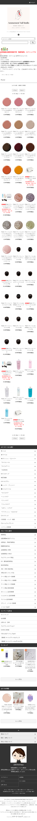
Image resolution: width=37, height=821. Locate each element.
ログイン (3, 781)
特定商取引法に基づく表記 (8, 791)
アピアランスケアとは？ (8, 626)
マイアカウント (4, 777)
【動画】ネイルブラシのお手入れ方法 (11, 641)
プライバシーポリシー (19, 791)
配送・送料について (22, 789)
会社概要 (3, 618)
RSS (21, 793)
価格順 (20, 85)
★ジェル (7, 74)
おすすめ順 (14, 85)
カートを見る (22, 781)
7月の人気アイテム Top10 (8, 633)
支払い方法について (12, 789)
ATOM (23, 793)
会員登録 (21, 777)
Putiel (12, 74)
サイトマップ (4, 614)
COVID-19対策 (5, 630)
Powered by (9, 816)
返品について (30, 789)
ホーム (3, 74)
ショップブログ (15, 793)
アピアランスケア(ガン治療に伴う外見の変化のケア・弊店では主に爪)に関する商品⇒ (17, 812)
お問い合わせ (4, 784)
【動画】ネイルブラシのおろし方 (10, 637)
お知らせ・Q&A (5, 622)
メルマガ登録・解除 (30, 791)
